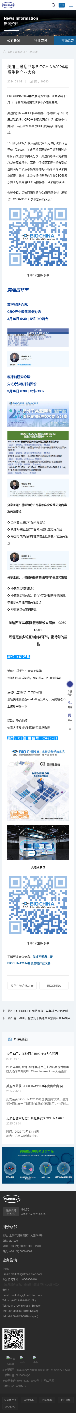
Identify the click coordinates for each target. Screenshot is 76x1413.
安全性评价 (10, 1400)
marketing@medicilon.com (26, 1274)
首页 (9, 52)
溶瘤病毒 (29, 1400)
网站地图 (49, 1380)
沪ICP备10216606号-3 (17, 1375)
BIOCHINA (54, 986)
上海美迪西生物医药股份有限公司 (33, 1370)
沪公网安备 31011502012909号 (20, 1380)
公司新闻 (13, 40)
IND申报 (65, 1400)
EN (62, 5)
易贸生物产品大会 (22, 986)
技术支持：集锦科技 (14, 1386)
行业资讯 (40, 40)
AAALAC (10, 1406)
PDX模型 (47, 1400)
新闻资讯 (20, 52)
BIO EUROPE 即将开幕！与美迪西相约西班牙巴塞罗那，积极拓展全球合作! (44, 1011)
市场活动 (32, 52)
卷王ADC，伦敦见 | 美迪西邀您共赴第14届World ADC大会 (44, 1018)
